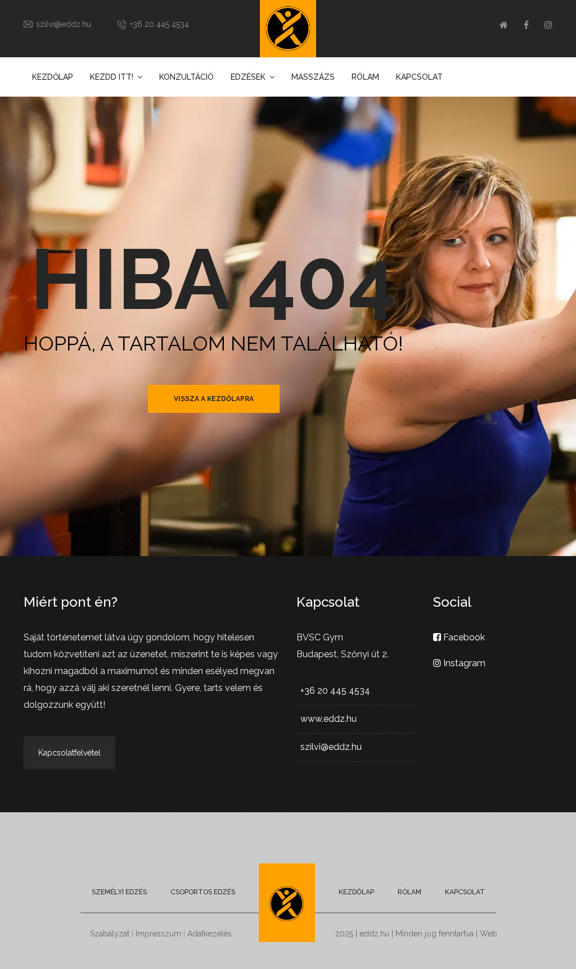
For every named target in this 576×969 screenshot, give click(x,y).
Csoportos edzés (202, 892)
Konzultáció (186, 76)
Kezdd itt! (111, 76)
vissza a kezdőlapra (214, 399)
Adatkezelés (209, 933)
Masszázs (313, 76)
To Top (556, 949)
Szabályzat (109, 933)
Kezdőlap (52, 76)
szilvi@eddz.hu (63, 24)
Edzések (248, 76)
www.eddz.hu (328, 718)
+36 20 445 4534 (159, 24)
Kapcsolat (419, 76)
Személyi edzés (119, 892)
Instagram (463, 663)
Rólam (365, 76)
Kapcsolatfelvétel (69, 752)
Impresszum (158, 933)
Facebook (463, 637)
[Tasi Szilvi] (288, 28)
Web (488, 933)
